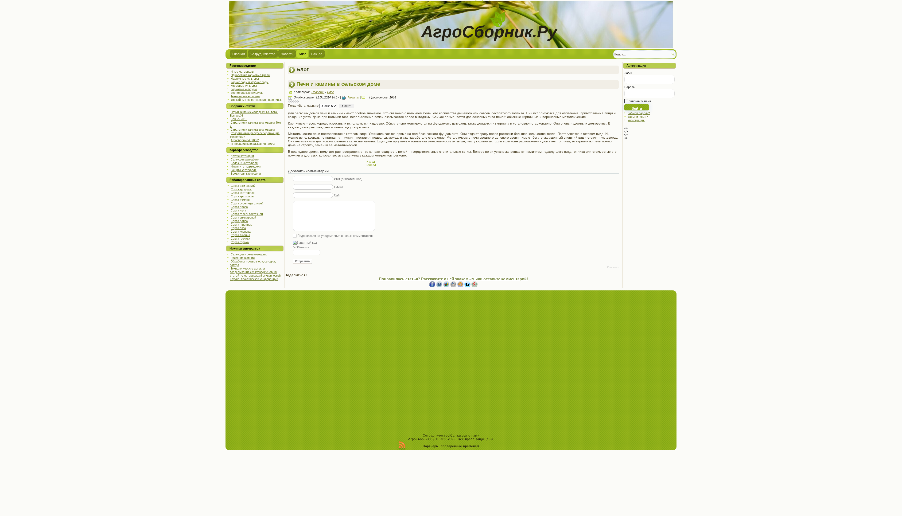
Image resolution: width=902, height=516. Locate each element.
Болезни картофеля (244, 163)
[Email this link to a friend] (364, 97)
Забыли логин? (638, 116)
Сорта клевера (241, 231)
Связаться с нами (464, 435)
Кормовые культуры (244, 85)
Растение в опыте (243, 258)
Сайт (337, 195)
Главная (238, 54)
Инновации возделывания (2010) (253, 143)
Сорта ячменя (240, 200)
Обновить (302, 247)
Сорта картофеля (243, 193)
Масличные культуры (245, 78)
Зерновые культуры (244, 89)
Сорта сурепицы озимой (247, 203)
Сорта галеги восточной (247, 214)
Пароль (629, 87)
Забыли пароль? (639, 113)
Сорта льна (238, 210)
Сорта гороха (240, 242)
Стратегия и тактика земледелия (253, 129)
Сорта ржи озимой (243, 186)
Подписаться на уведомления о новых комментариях (335, 236)
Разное (316, 54)
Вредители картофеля (246, 173)
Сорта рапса (239, 221)
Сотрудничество (262, 54)
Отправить (302, 261)
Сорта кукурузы (241, 189)
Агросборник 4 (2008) (245, 140)
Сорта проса (239, 207)
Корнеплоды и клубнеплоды (249, 82)
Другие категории (242, 156)
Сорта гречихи (240, 238)
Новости (287, 54)
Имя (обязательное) (348, 179)
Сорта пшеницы (242, 224)
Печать (353, 97)
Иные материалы (242, 71)
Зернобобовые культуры (247, 92)
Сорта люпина (240, 235)
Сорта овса (238, 228)
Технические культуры (245, 96)
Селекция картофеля (245, 159)
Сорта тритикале (242, 196)
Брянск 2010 (239, 119)
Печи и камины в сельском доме (338, 84)
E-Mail (338, 187)
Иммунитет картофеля (246, 166)
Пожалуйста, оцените (303, 105)
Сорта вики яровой (243, 217)
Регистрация (636, 120)
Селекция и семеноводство (249, 254)
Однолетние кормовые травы (250, 75)
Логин (628, 73)
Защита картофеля (244, 170)
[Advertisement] (451, 363)
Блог (302, 54)
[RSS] (402, 445)
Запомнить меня (639, 101)
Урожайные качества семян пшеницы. (256, 100)
